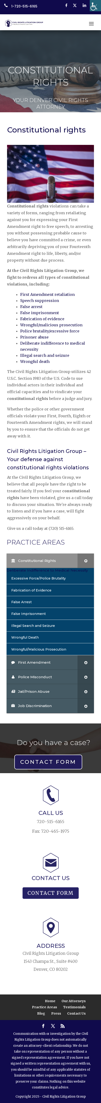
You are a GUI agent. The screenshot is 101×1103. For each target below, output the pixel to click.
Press (56, 1013)
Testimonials (74, 1007)
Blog (41, 1013)
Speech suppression (39, 300)
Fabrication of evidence (42, 318)
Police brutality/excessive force (49, 331)
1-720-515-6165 (24, 6)
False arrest (31, 306)
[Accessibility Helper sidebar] (95, 5)
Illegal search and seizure (44, 355)
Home (50, 1001)
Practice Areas (44, 1007)
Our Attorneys (74, 1001)
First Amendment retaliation (47, 294)
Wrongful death (35, 361)
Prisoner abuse (34, 337)
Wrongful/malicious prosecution (51, 325)
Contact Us (76, 1013)
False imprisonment (39, 312)
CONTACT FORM (48, 762)
